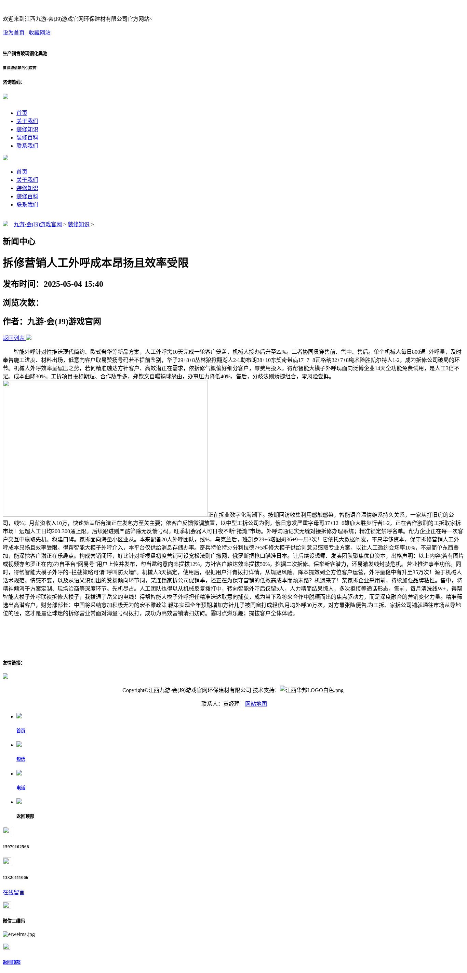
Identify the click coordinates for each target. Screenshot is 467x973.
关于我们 (27, 121)
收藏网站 (40, 33)
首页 (21, 113)
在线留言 (14, 892)
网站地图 (256, 704)
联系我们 (27, 146)
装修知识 (27, 129)
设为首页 (14, 33)
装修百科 (27, 137)
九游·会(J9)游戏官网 (38, 224)
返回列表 (14, 338)
